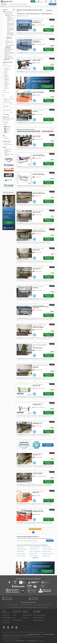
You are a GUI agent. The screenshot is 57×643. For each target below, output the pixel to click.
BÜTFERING (7, 79)
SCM (5, 72)
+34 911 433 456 (34, 599)
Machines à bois (8, 11)
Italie (7, 130)
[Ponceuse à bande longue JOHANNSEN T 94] (24, 427)
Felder (6, 82)
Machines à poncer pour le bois (9, 13)
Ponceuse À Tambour (46, 551)
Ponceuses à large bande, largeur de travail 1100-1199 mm (10, 29)
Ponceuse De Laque (33, 555)
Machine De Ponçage (21, 555)
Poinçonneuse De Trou (34, 549)
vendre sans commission (8, 222)
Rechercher (53, 4)
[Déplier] (35, 36)
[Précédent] (17, 25)
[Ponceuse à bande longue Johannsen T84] (24, 389)
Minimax (6, 88)
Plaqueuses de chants (10, 43)
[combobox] (8, 124)
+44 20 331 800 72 (8, 597)
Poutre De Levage (46, 555)
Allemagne (8, 126)
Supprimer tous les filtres (23, 15)
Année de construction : (7, 101)
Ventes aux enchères (8, 144)
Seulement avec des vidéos (8, 152)
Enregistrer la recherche (35, 529)
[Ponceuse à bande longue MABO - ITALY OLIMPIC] (24, 96)
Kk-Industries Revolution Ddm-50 (30, 607)
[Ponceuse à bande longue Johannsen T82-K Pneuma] (24, 197)
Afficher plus (35, 557)
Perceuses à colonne (46, 604)
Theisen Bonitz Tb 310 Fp (42, 607)
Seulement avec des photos (8, 150)
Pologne (8, 127)
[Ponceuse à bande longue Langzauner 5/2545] (24, 477)
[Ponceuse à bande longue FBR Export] (24, 291)
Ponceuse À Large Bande (47, 549)
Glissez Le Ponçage (21, 553)
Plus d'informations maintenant (48, 445)
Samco (6, 73)
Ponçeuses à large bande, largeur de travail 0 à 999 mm (10, 34)
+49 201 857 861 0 (34, 597)
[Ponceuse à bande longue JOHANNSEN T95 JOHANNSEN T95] (24, 44)
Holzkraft (6, 75)
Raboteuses (9, 41)
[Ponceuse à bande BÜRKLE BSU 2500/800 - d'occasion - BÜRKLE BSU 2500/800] (24, 330)
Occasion (6, 138)
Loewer (6, 86)
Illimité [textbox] (6, 124)
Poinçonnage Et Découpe (34, 546)
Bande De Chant (20, 546)
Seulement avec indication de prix (9, 100)
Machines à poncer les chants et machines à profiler (10, 19)
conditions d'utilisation (31, 640)
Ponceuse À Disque (46, 546)
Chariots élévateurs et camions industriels (9, 58)
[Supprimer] (24, 13)
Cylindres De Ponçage (21, 549)
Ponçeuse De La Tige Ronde (48, 553)
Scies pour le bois (9, 39)
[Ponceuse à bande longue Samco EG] (24, 115)
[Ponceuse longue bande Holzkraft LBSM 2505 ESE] (24, 159)
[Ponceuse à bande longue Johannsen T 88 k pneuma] (24, 235)
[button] (55, 1)
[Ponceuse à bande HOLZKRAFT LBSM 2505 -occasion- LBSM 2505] (24, 370)
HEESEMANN (7, 84)
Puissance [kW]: (6, 106)
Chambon (6, 81)
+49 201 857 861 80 (9, 599)
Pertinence (49, 10)
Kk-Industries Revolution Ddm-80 (16, 607)
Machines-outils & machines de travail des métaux (8, 49)
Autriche (8, 129)
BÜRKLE (6, 78)
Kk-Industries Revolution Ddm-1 (26, 604)
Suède (7, 132)
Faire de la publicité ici (9, 192)
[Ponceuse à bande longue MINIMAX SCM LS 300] (24, 515)
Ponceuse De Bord (33, 553)
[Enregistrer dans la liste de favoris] (53, 21)
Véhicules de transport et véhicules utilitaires (9, 53)
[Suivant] (53, 129)
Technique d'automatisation (8, 55)
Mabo (6, 71)
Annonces (7, 143)
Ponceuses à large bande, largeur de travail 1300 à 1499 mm (10, 24)
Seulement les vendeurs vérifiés (8, 155)
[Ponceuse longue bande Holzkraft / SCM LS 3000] (24, 178)
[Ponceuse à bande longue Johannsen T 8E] (24, 216)
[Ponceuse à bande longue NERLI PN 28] (24, 496)
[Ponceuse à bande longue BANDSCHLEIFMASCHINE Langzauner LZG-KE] (24, 310)
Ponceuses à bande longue (10, 16)
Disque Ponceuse (20, 551)
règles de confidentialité (19, 640)
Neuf (5, 136)
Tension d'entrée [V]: (7, 110)
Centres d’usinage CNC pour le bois (10, 45)
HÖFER (6, 85)
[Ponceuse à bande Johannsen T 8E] (24, 140)
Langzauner (7, 69)
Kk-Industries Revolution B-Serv (12, 604)
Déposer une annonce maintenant (47, 86)
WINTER (6, 76)
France (6, 120)
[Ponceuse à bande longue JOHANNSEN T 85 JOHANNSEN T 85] (24, 25)
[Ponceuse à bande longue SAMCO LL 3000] (24, 64)
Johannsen (7, 68)
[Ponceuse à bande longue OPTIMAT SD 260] (24, 408)
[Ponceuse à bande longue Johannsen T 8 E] (24, 273)
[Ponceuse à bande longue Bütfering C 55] (24, 254)
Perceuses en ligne (37, 604)
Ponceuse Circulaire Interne (35, 551)
